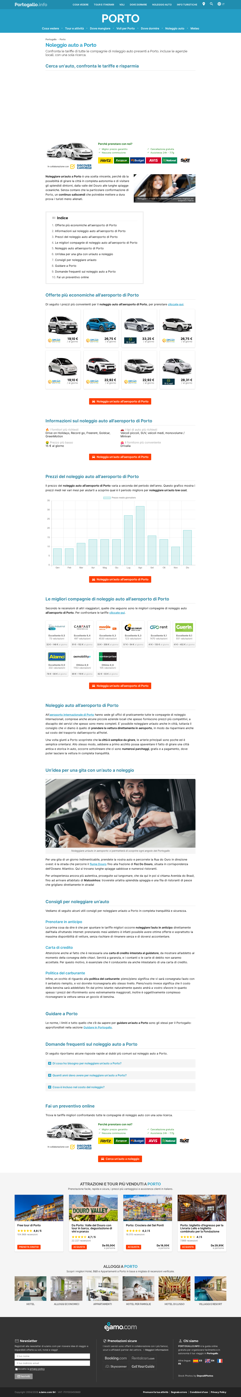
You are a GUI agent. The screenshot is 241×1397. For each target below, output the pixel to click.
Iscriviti (25, 1376)
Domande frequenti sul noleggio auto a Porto (85, 271)
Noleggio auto (162, 4)
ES (200, 1360)
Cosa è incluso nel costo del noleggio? (79, 1087)
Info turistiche (187, 4)
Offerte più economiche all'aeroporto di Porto (86, 225)
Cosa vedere (81, 4)
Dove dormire (138, 4)
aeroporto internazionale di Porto (71, 714)
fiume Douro (98, 864)
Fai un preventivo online (73, 277)
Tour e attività (74, 28)
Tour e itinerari (104, 4)
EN (212, 1360)
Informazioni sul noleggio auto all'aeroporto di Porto (90, 231)
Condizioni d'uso (199, 1392)
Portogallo (31, 4)
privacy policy (37, 1369)
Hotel (30, 1304)
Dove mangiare (100, 28)
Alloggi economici (66, 1304)
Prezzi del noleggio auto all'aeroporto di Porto (86, 237)
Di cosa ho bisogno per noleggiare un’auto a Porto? (87, 1063)
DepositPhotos (205, 1375)
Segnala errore (179, 1392)
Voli (122, 4)
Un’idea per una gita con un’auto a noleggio (84, 254)
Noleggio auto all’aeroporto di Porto (79, 248)
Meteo (195, 28)
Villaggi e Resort (210, 1304)
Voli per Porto (125, 28)
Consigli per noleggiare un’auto (76, 260)
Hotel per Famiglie (138, 1304)
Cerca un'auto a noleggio (122, 1159)
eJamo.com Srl (47, 1392)
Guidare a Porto (65, 265)
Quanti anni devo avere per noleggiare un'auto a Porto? (90, 1075)
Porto (120, 18)
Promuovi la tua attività (155, 1392)
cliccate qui (175, 304)
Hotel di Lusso (175, 1304)
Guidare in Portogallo (97, 1027)
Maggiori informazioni (156, 1350)
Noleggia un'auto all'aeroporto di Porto (123, 401)
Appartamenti (102, 1304)
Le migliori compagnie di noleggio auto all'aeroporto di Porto (96, 242)
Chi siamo (190, 1341)
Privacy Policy (218, 1392)
